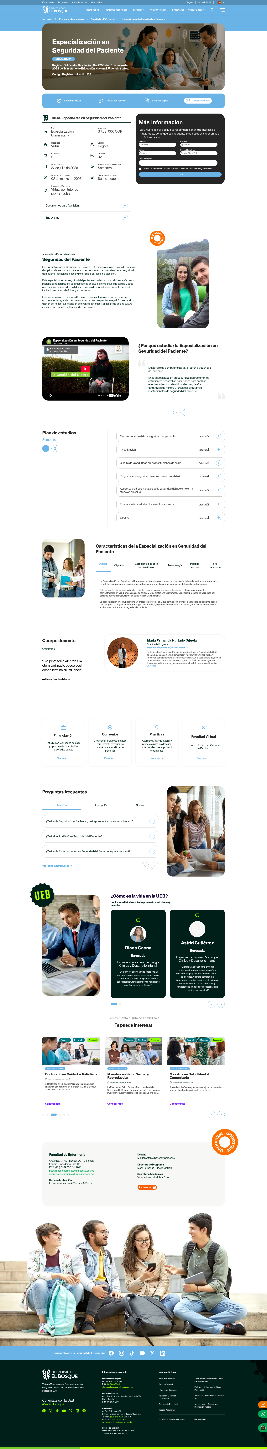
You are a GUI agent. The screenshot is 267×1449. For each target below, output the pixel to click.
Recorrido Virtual (72, 100)
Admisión (61, 805)
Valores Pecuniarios (167, 1410)
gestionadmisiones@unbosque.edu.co (118, 1422)
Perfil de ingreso (194, 565)
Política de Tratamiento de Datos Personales (207, 1388)
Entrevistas (52, 217)
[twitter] (152, 1353)
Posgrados (66, 1040)
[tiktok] (131, 1353)
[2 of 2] (120, 1004)
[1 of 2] (114, 1004)
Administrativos (79, 2)
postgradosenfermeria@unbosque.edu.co (71, 1170)
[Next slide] (186, 412)
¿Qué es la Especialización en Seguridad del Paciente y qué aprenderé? (88, 851)
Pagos (190, 2)
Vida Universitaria (157, 9)
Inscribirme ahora (201, 100)
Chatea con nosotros (116, 100)
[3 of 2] (52, 1115)
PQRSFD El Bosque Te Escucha (172, 1419)
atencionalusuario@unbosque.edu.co (117, 1387)
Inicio (49, 19)
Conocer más (52, 1103)
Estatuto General (166, 1384)
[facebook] (111, 1353)
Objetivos (119, 565)
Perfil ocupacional (214, 565)
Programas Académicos (116, 9)
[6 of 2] (68, 1115)
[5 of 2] (62, 1115)
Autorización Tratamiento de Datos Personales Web (208, 1380)
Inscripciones (92, 9)
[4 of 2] (56, 1115)
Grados (140, 805)
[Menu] (221, 10)
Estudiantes (48, 2)
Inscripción (101, 805)
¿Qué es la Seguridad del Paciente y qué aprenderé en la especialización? (89, 821)
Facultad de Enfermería (103, 19)
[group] (133, 56)
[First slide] (221, 1114)
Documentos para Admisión (62, 205)
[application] (85, 369)
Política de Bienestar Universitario (167, 1397)
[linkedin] (162, 1353)
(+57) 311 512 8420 (119, 1419)
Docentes (63, 2)
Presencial (93, 1040)
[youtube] (142, 1353)
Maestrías (79, 1040)
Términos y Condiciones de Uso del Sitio (209, 1397)
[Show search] (212, 10)
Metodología (175, 565)
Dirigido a (103, 565)
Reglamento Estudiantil (168, 1404)
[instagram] (121, 1353)
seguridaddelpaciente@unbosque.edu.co (71, 1174)
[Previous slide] (177, 412)
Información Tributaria (167, 1390)
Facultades (138, 9)
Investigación (178, 9)
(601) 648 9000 (113, 1384)
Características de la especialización (146, 565)
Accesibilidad (204, 2)
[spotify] (84, 1410)
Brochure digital (160, 100)
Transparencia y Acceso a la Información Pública (205, 1405)
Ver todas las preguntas (55, 865)
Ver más (61, 758)
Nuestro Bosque (196, 9)
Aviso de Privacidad (167, 1379)
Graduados (96, 2)
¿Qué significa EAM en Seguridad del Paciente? (74, 836)
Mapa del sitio (200, 1419)
